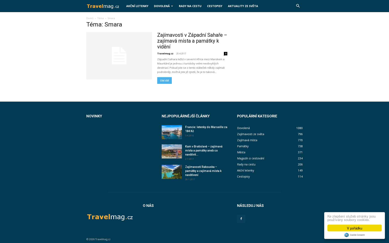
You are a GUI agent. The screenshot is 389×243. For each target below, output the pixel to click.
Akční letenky (137, 6)
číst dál (164, 80)
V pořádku (354, 227)
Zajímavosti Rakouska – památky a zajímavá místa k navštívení (203, 171)
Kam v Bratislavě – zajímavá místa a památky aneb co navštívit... (203, 150)
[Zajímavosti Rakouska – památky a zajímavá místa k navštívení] (172, 172)
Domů (89, 18)
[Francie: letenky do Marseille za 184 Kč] (172, 132)
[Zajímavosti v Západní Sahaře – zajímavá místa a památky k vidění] (119, 56)
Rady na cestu (190, 6)
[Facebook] (241, 219)
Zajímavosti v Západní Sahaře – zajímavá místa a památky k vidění (192, 41)
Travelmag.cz (165, 53)
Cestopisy (214, 6)
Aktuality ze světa (243, 6)
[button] (298, 6)
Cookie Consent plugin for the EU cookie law (354, 235)
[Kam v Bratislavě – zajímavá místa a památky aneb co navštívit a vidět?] (172, 151)
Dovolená (162, 6)
